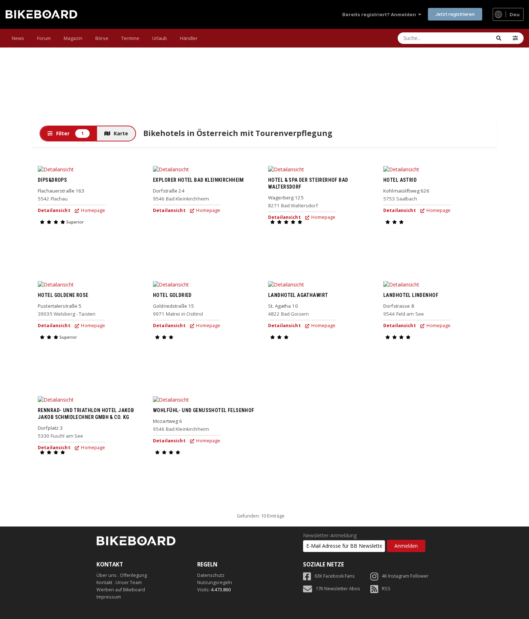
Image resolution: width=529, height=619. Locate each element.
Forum (44, 38)
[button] (515, 38)
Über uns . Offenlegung (121, 575)
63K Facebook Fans (335, 576)
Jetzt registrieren (455, 14)
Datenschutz (211, 575)
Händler (189, 38)
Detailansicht (54, 210)
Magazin (73, 38)
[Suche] (498, 38)
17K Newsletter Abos (338, 589)
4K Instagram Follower (405, 576)
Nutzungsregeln (214, 582)
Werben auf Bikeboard (120, 590)
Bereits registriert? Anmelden (380, 14)
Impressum (108, 597)
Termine (130, 38)
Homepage (92, 210)
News (18, 38)
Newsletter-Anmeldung (330, 535)
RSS (386, 589)
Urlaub (159, 38)
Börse (101, 38)
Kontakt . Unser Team (119, 582)
